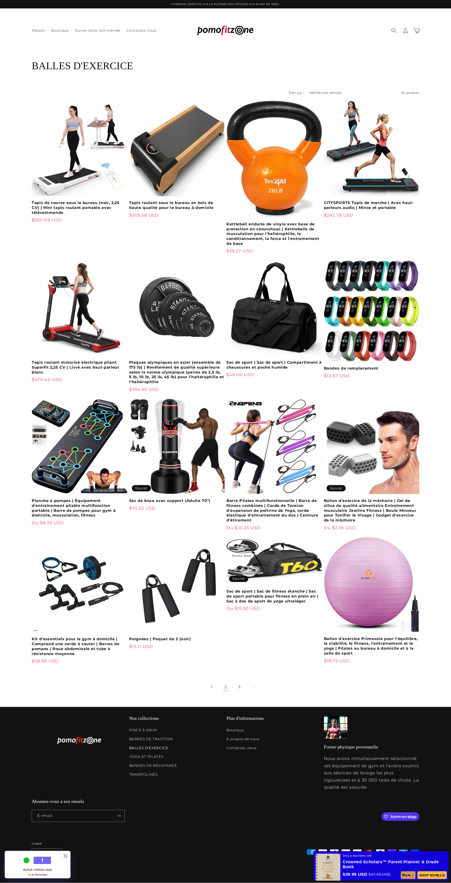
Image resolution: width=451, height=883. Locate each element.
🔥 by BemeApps (37, 874)
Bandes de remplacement (351, 368)
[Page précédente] (197, 687)
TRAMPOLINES (143, 774)
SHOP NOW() (432, 875)
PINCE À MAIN (143, 730)
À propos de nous (242, 739)
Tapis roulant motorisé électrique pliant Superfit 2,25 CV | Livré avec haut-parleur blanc (75, 367)
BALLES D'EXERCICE (148, 748)
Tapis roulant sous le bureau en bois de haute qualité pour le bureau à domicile (171, 205)
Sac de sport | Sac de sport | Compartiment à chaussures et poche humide (274, 365)
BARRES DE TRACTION (151, 739)
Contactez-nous (241, 748)
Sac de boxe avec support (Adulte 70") (169, 500)
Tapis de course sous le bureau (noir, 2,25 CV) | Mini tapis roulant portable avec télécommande (76, 208)
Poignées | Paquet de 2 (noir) (160, 639)
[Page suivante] (253, 687)
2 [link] (225, 686)
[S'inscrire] (118, 816)
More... (408, 875)
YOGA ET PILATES (146, 756)
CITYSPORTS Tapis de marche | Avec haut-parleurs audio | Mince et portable (369, 205)
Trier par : (296, 93)
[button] (394, 30)
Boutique (235, 730)
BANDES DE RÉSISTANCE (153, 765)
